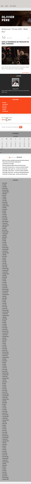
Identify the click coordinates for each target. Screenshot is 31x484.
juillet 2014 (4, 402)
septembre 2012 (5, 441)
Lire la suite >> (25, 72)
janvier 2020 (4, 287)
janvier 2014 (4, 413)
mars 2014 (4, 409)
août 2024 (4, 207)
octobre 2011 (4, 460)
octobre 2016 (5, 355)
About (6, 6)
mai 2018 (4, 322)
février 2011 (4, 474)
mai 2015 (4, 385)
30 (28, 146)
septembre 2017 (5, 336)
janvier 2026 (4, 188)
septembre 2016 (5, 357)
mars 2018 (4, 326)
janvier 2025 (4, 202)
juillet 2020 (4, 277)
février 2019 (4, 306)
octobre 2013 (4, 418)
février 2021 (4, 265)
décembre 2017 (5, 331)
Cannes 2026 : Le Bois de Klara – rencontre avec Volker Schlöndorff (15, 170)
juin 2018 (4, 320)
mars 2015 (4, 388)
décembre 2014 (5, 394)
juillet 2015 (4, 381)
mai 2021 (4, 260)
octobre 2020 (5, 272)
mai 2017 (4, 343)
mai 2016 (4, 364)
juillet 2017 (4, 340)
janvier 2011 (4, 475)
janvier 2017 (4, 350)
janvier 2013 (4, 434)
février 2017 (4, 348)
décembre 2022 (5, 232)
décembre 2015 (5, 373)
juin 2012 (4, 446)
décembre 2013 (5, 414)
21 (20, 144)
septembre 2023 (5, 225)
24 (2, 146)
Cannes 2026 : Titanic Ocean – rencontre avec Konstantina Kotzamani (15, 172)
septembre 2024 (5, 205)
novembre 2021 (5, 249)
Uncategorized (5, 111)
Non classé (4, 106)
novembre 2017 (5, 333)
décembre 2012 (5, 435)
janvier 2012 (4, 455)
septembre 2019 (5, 294)
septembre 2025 (5, 192)
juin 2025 (4, 195)
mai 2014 (4, 406)
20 (15, 144)
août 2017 (4, 338)
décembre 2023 (5, 221)
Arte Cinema (13, 6)
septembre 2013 (5, 420)
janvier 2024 (4, 219)
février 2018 (4, 327)
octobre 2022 (4, 233)
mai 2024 (4, 212)
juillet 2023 (4, 226)
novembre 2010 (5, 479)
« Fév (1, 149)
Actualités (4, 102)
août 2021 (4, 254)
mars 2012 (4, 451)
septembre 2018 (5, 315)
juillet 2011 (4, 465)
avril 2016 (4, 366)
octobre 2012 (4, 439)
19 (11, 144)
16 (28, 143)
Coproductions (5, 104)
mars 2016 (4, 367)
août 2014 (4, 401)
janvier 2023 (4, 230)
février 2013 (4, 432)
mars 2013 (4, 430)
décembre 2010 (5, 477)
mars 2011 (4, 472)
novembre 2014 (5, 395)
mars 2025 (4, 200)
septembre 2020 (5, 273)
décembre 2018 (5, 310)
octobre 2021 (4, 251)
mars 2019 (4, 305)
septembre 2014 (5, 399)
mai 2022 (4, 240)
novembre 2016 (5, 354)
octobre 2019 (4, 293)
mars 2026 (4, 186)
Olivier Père (16, 89)
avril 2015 (4, 387)
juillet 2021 (4, 256)
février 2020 (4, 286)
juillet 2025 (4, 193)
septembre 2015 (5, 378)
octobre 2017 (4, 334)
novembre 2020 (5, 270)
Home (2, 6)
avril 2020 (4, 282)
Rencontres (4, 107)
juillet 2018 (4, 319)
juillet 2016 (4, 361)
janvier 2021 (4, 266)
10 (2, 143)
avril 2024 (4, 214)
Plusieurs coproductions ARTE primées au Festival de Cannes (14, 165)
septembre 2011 (5, 462)
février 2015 (4, 390)
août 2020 (4, 275)
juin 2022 (4, 239)
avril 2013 (4, 428)
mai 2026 (4, 185)
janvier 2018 (4, 329)
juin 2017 (4, 341)
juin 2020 (4, 279)
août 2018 (4, 317)
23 (28, 144)
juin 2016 (4, 362)
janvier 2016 (4, 371)
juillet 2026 (4, 183)
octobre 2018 (5, 313)
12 (11, 143)
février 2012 (4, 453)
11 (6, 143)
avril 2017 (4, 345)
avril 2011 (4, 470)
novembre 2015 (5, 374)
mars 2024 (4, 216)
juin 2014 (4, 404)
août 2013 (4, 421)
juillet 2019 (4, 298)
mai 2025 (4, 197)
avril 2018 (4, 324)
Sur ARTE (4, 109)
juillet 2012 (4, 444)
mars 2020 (4, 284)
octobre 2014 (5, 397)
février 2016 (4, 369)
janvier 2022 (4, 246)
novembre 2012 (5, 437)
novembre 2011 (5, 458)
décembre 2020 (5, 268)
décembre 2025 (5, 190)
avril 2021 (4, 261)
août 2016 (4, 359)
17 (2, 144)
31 (2, 147)
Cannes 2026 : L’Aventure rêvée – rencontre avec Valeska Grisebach (15, 167)
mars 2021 (4, 263)
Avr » (1, 152)
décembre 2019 (5, 289)
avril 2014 (4, 408)
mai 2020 (4, 280)
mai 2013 (4, 427)
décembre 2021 (5, 247)
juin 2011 (4, 467)
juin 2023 (4, 228)
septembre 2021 (5, 253)
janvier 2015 (4, 392)
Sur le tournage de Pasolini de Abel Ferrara (15, 43)
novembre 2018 (5, 312)
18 (6, 144)
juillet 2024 (4, 209)
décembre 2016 (5, 352)
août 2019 (4, 296)
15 (24, 143)
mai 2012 (4, 448)
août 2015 (4, 380)
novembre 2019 (5, 291)
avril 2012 (4, 449)
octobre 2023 (4, 223)
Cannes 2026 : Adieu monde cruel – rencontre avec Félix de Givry (14, 169)
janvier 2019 (4, 308)
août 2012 (4, 442)
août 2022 (4, 235)
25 (6, 146)
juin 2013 (4, 425)
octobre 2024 (5, 204)
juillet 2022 (4, 237)
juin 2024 (4, 211)
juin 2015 (4, 383)
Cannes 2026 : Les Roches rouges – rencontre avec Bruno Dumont (14, 174)
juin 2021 (4, 258)
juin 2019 (4, 300)
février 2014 (4, 411)
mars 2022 (4, 244)
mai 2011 (4, 469)
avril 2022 (4, 242)
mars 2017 (4, 347)
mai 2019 (4, 301)
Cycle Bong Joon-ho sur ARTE (8, 163)
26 (11, 146)
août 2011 (4, 463)
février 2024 (4, 218)
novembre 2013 (5, 416)
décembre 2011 (5, 456)
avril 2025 (4, 199)
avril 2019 (4, 303)
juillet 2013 (4, 423)
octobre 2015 (4, 376)
